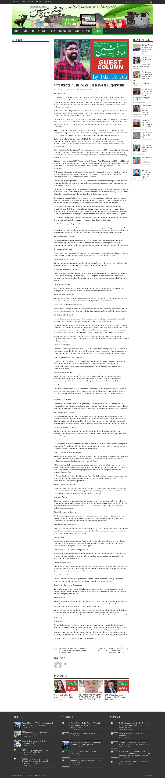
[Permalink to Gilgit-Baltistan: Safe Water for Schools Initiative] (136, 151)
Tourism (30, 2)
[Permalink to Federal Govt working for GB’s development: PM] (17, 747)
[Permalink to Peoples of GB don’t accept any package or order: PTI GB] (136, 126)
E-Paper (25, 31)
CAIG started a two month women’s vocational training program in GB (142, 110)
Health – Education (82, 31)
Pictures (38, 2)
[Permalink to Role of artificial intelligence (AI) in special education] (66, 692)
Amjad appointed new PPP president (85, 733)
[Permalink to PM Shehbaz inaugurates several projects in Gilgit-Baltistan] (17, 755)
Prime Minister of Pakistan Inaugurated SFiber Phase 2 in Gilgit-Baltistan (37, 724)
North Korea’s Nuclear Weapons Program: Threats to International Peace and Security (111, 649)
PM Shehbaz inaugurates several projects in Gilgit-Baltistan (35, 751)
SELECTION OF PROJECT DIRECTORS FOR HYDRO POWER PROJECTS (90, 697)
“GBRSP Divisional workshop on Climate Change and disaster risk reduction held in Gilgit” (35, 761)
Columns (97, 31)
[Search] (151, 2)
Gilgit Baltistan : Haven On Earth (147, 135)
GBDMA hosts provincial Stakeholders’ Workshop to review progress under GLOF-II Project (73, 649)
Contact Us (47, 2)
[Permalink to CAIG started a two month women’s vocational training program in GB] (136, 111)
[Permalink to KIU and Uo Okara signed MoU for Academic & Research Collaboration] (136, 63)
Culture (23, 2)
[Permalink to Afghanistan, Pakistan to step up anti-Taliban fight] (65, 766)
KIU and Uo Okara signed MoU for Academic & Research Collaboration (142, 62)
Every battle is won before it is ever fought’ (147, 160)
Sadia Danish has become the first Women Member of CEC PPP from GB (134, 743)
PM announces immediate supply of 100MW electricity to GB (36, 733)
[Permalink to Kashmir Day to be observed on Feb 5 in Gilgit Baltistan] (136, 51)
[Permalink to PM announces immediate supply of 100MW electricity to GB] (17, 738)
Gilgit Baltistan (38, 31)
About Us (15, 2)
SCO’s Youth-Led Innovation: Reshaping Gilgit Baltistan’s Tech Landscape (115, 697)
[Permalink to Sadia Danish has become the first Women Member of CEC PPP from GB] (114, 748)
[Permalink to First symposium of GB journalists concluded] (65, 757)
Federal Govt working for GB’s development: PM (34, 742)
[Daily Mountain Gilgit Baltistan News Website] (82, 25)
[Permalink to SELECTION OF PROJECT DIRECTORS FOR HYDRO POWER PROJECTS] (91, 692)
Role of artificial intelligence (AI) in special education (64, 696)
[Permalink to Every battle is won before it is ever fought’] (136, 163)
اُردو (106, 31)
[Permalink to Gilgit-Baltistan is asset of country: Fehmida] (114, 739)
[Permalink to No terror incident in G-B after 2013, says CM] (136, 176)
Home (16, 31)
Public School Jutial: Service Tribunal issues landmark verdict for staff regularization (85, 725)
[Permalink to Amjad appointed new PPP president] (65, 739)
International (65, 31)
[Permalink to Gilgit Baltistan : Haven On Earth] (136, 138)
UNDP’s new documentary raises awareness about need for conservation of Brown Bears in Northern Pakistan (134, 753)
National (52, 31)
